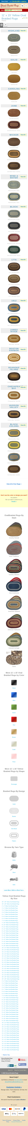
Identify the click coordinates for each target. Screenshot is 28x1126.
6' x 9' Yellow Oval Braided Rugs (10, 918)
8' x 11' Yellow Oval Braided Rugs (10, 926)
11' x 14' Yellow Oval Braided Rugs (10, 958)
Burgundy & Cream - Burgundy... (14, 243)
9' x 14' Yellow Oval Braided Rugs (10, 941)
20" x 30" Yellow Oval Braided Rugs (10, 901)
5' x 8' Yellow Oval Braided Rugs (10, 916)
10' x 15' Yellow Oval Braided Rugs (10, 954)
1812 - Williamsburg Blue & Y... (14, 325)
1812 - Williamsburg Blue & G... (14, 313)
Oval (1, 26)
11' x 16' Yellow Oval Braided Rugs (10, 962)
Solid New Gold (14, 84)
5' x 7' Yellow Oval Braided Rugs (10, 914)
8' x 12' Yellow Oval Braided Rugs (10, 929)
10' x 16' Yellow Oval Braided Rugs (10, 956)
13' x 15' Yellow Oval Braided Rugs (10, 970)
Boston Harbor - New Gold (14, 363)
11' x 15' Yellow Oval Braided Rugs (10, 960)
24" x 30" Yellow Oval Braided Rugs (10, 904)
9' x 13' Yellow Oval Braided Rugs (10, 939)
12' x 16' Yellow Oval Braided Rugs (10, 968)
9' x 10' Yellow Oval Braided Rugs (10, 933)
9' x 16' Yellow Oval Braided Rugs (10, 945)
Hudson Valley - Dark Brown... (14, 420)
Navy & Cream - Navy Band (14, 231)
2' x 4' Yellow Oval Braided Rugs (10, 908)
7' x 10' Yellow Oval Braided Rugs (10, 922)
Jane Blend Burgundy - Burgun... (14, 130)
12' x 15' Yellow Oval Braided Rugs (10, 966)
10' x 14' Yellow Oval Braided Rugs (10, 951)
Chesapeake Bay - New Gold (14, 401)
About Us (10, 1070)
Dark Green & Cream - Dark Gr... (14, 255)
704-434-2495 (16, 1)
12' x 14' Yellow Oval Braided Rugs (10, 964)
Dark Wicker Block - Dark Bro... (14, 474)
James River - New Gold (14, 344)
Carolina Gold (14, 101)
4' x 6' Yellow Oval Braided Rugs (10, 912)
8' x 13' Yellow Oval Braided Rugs (10, 931)
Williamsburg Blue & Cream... (14, 219)
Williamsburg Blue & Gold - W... (14, 462)
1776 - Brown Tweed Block (14, 284)
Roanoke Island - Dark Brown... (14, 382)
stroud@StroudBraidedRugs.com (14, 1081)
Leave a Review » (21, 1099)
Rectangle (5, 26)
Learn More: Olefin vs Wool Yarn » (14, 890)
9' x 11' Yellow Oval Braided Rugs (10, 935)
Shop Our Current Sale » (20, 1070)
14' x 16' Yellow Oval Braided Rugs (10, 974)
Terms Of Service (6, 1120)
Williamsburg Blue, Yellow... (14, 190)
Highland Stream (14, 43)
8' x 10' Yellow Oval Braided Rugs (10, 924)
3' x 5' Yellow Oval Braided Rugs (10, 910)
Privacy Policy (16, 1120)
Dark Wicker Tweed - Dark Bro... (14, 171)
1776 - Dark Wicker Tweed (14, 296)
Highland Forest (14, 55)
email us (23, 1)
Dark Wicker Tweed (14, 147)
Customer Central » (14, 1087)
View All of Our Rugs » (14, 484)
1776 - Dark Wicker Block (14, 272)
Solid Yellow (14, 72)
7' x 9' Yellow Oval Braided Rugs (10, 920)
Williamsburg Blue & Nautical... (14, 451)
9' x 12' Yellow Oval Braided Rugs (10, 937)
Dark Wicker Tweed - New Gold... (14, 159)
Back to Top (6, 1054)
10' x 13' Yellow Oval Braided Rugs (10, 949)
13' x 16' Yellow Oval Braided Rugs (10, 972)
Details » (14, 501)
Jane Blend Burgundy (14, 118)
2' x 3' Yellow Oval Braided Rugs (10, 906)
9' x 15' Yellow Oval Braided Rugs (10, 943)
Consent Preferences (16, 1121)
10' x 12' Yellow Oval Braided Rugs (10, 947)
